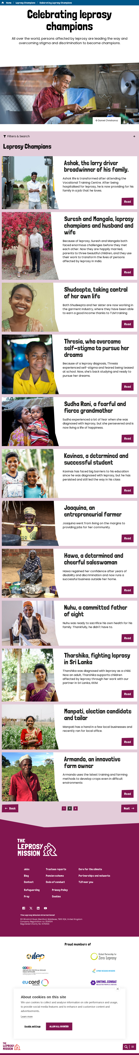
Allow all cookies (59, 1026)
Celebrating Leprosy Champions (55, 2)
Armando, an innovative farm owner (92, 762)
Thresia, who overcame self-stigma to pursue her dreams (96, 348)
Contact (28, 882)
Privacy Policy (60, 890)
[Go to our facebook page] (23, 907)
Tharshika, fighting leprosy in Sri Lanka (97, 658)
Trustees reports (56, 869)
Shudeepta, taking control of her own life (96, 292)
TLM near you (86, 882)
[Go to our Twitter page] (31, 907)
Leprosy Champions (25, 2)
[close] (118, 989)
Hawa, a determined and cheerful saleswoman (93, 559)
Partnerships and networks (94, 875)
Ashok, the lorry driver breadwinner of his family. (96, 166)
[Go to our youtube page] (45, 907)
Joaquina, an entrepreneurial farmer (93, 511)
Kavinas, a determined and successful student (96, 459)
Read (127, 201)
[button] (132, 1046)
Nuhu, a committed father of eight (95, 610)
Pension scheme (55, 875)
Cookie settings (32, 1026)
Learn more (27, 1016)
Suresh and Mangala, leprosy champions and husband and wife (99, 225)
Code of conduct (55, 882)
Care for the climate (90, 869)
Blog (26, 875)
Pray (26, 896)
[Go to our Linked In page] (38, 907)
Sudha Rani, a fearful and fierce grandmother (95, 407)
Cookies (56, 896)
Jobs (27, 869)
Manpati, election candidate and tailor (97, 714)
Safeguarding (32, 890)
